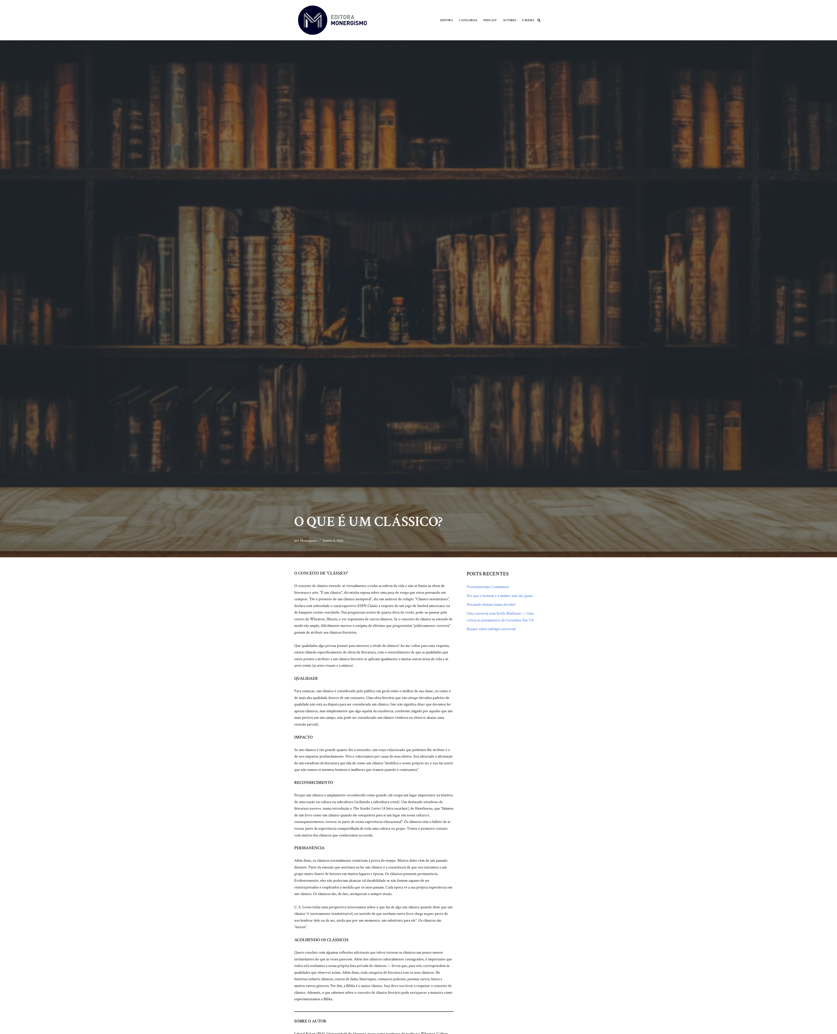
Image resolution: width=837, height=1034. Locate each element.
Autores (509, 20)
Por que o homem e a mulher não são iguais (500, 595)
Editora (446, 20)
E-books (528, 20)
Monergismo (309, 540)
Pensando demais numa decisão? (491, 604)
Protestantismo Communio (488, 586)
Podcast (490, 20)
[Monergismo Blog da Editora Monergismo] (332, 20)
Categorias (468, 20)
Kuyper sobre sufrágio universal (491, 628)
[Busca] (539, 20)
